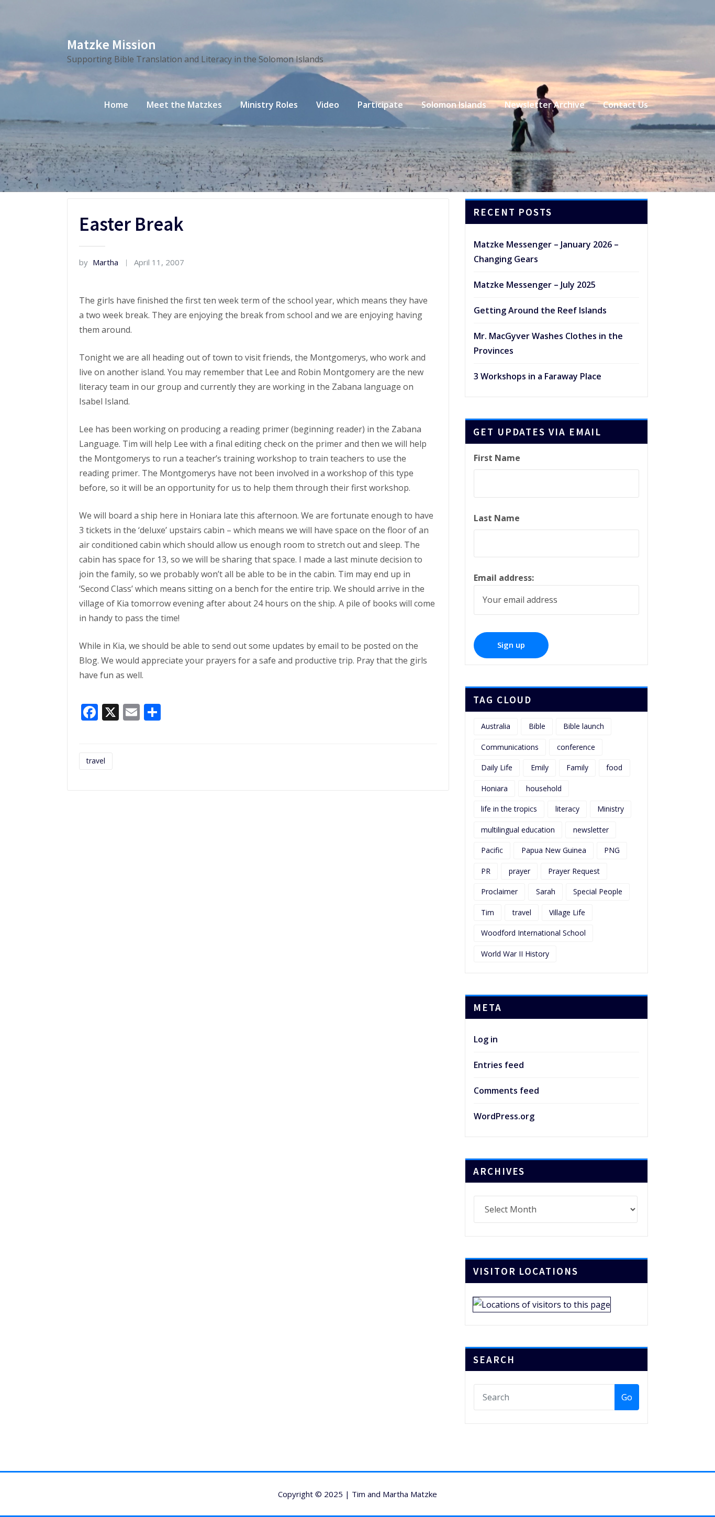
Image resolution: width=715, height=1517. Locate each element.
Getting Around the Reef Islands (540, 310)
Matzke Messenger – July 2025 (535, 284)
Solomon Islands (453, 104)
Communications (510, 747)
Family (577, 767)
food (614, 767)
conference (576, 747)
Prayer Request (574, 871)
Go (626, 1397)
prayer (519, 871)
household (544, 788)
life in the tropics (509, 809)
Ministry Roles (269, 104)
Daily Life (496, 767)
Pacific (492, 850)
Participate (380, 104)
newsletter (591, 830)
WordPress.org (504, 1116)
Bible (537, 726)
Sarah (545, 891)
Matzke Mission (111, 44)
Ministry (610, 809)
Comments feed (506, 1090)
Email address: (504, 577)
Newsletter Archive (545, 104)
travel (95, 761)
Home (116, 104)
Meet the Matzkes (184, 104)
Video (327, 104)
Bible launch (583, 726)
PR (485, 871)
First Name (497, 458)
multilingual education (518, 830)
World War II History (515, 954)
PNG (612, 850)
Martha (98, 262)
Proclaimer (499, 891)
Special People (597, 891)
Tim (487, 912)
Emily (540, 767)
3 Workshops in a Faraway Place (537, 376)
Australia (495, 726)
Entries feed (499, 1065)
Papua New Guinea (553, 850)
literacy (567, 809)
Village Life (567, 912)
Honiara (494, 788)
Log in (486, 1039)
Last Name (497, 518)
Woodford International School (533, 933)
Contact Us (625, 104)
